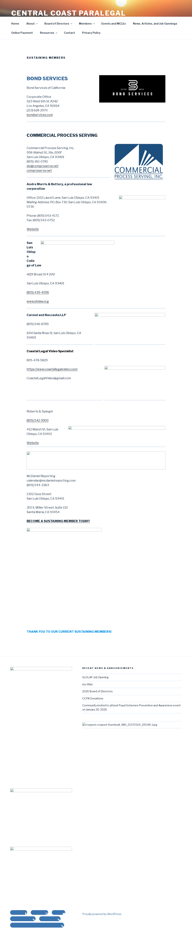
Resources (47, 32)
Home (15, 23)
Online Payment (22, 32)
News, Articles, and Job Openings (155, 23)
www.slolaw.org (38, 301)
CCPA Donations (92, 698)
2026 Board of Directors (97, 691)
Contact (69, 32)
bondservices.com (40, 115)
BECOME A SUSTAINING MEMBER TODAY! (58, 521)
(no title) (87, 684)
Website (33, 229)
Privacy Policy (91, 32)
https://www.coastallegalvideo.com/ (52, 369)
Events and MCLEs (113, 23)
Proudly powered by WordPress (102, 914)
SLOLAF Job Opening (95, 677)
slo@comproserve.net (42, 166)
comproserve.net (39, 170)
